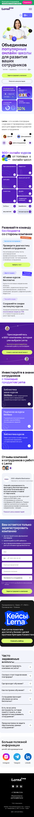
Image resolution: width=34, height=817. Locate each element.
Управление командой (23, 199)
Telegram (17, 763)
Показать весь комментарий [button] (14, 512)
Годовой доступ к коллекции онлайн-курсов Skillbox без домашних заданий (14, 420)
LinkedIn (28, 763)
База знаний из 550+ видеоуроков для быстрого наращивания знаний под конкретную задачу (16, 398)
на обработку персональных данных (18, 583)
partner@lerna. (16, 798)
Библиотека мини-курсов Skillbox (11, 392)
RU (26, 15)
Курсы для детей (24, 178)
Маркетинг (22, 166)
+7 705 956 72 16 (17, 792)
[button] (17, 81)
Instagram (6, 763)
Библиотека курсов (14, 434)
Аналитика (6, 191)
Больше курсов (23, 212)
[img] (30, 9)
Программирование (9, 166)
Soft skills (6, 179)
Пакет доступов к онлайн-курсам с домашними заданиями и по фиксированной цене (15, 440)
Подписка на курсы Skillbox (14, 413)
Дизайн (21, 191)
